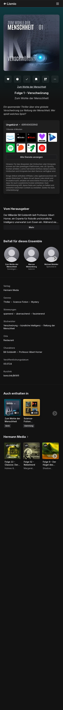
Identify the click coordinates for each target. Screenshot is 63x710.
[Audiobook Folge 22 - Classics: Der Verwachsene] (12, 450)
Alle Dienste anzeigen (31, 157)
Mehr (31, 227)
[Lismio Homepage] (10, 4)
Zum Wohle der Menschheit (31, 86)
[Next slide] (54, 258)
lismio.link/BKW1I (11, 375)
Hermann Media (11, 290)
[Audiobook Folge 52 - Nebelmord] (31, 450)
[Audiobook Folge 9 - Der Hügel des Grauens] (50, 450)
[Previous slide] (8, 258)
